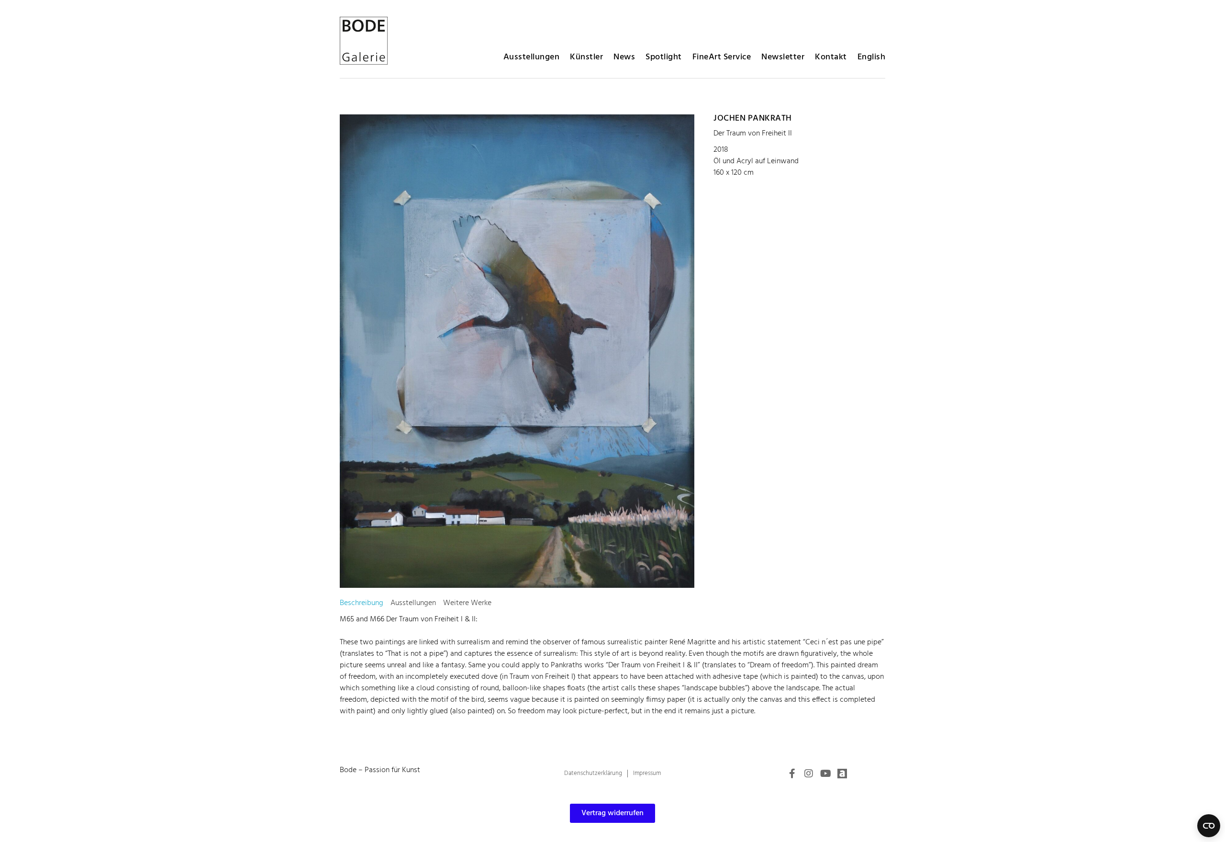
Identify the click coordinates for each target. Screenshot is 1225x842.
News (624, 57)
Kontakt (831, 57)
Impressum (647, 773)
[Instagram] (808, 773)
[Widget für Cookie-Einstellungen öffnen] (1208, 825)
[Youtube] (825, 773)
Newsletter (782, 57)
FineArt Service (721, 57)
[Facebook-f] (792, 773)
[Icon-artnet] (842, 773)
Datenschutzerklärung (593, 773)
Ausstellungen (531, 57)
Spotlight (664, 57)
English (872, 57)
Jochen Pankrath (752, 118)
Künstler (586, 57)
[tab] (361, 603)
